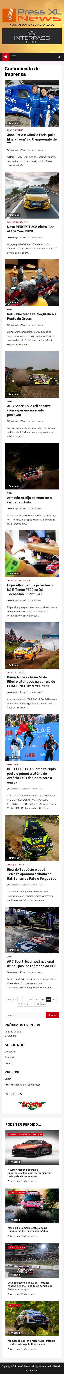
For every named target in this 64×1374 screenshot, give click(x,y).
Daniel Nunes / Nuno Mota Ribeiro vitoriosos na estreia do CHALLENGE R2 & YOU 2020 (31, 681)
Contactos (10, 1051)
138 (26, 1004)
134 (42, 999)
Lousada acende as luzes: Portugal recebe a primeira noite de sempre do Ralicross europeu (30, 1286)
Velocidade (24, 580)
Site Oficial (10, 1035)
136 (55, 999)
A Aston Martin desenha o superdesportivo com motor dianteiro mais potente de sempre (30, 1173)
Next (43, 1004)
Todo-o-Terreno (15, 130)
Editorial (9, 1057)
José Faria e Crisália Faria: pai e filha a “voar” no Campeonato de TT (32, 139)
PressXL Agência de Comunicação (23, 1084)
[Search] (59, 57)
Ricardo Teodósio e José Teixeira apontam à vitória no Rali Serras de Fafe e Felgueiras (31, 874)
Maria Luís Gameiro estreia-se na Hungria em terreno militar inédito (28, 1230)
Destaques (12, 580)
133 (36, 999)
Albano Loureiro (30, 1181)
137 (20, 1004)
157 (37, 1004)
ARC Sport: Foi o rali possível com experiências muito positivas (29, 410)
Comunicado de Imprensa (32, 150)
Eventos (9, 1062)
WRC (18, 1305)
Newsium (58, 1366)
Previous (11, 999)
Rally (9, 309)
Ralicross (13, 1247)
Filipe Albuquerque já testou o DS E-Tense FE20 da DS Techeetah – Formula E (30, 589)
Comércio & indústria (17, 222)
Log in (8, 1078)
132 (30, 999)
